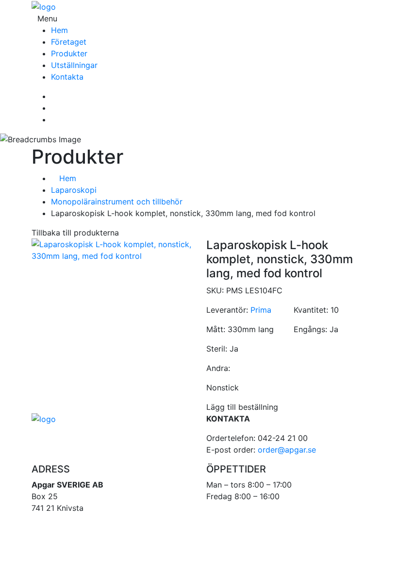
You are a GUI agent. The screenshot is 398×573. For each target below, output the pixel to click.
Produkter (69, 53)
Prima (260, 310)
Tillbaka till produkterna (75, 232)
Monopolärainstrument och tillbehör (116, 201)
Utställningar (74, 65)
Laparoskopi (74, 190)
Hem (59, 30)
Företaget (68, 42)
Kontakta (67, 77)
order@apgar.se (287, 450)
